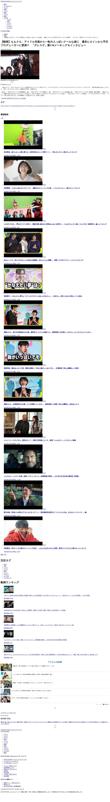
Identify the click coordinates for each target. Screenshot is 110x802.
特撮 (5, 9)
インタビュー (8, 6)
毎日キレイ (7, 784)
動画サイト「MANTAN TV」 (12, 783)
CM (60, 106)
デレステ (20, 106)
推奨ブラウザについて (10, 769)
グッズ (6, 14)
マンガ (9, 19)
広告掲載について (9, 767)
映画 (5, 12)
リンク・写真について (10, 766)
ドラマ (6, 11)
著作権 (6, 771)
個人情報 (6, 772)
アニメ (6, 7)
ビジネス (9, 28)
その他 (6, 18)
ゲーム (9, 24)
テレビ (9, 23)
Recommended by (99, 704)
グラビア (9, 26)
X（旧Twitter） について (11, 763)
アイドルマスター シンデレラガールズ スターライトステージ (41, 106)
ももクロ (15, 106)
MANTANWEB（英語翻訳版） (13, 786)
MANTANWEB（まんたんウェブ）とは (15, 759)
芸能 (8, 21)
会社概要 (6, 776)
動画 (5, 16)
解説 (5, 4)
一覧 (2, 118)
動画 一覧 (3, 554)
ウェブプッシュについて (11, 761)
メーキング (64, 106)
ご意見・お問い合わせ (10, 774)
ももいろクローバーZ (7, 106)
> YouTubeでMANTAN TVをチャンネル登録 (13, 98)
